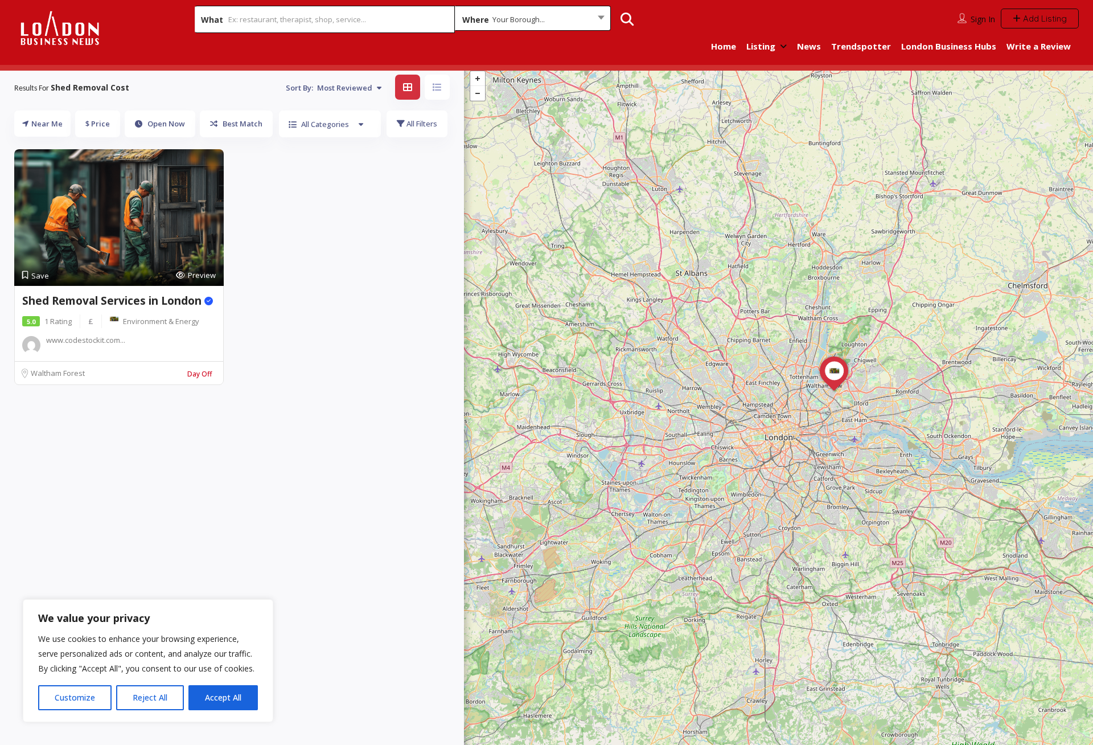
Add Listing (1044, 18)
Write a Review (1038, 46)
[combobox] (532, 19)
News (809, 46)
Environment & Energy (161, 321)
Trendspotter (861, 46)
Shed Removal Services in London (113, 300)
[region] (148, 660)
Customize (75, 697)
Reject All (150, 697)
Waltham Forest (58, 373)
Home (723, 46)
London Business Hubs (948, 46)
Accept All (223, 697)
